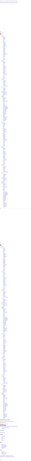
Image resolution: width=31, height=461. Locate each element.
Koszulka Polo (5, 45)
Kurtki (4, 46)
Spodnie (4, 52)
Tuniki (4, 58)
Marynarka (4, 48)
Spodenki (4, 50)
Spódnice (4, 51)
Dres (3, 41)
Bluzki (4, 39)
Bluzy (4, 40)
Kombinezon (4, 43)
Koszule (4, 44)
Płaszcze (4, 49)
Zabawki (4, 59)
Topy (3, 57)
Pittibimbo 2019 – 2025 (2, 456)
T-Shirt (4, 56)
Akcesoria (4, 37)
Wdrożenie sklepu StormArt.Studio (10, 456)
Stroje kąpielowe (5, 53)
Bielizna (4, 38)
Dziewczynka (3, 36)
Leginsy (4, 47)
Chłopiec (3, 60)
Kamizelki (4, 42)
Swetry (4, 55)
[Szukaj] (0, 33)
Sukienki (4, 54)
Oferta (1, 442)
